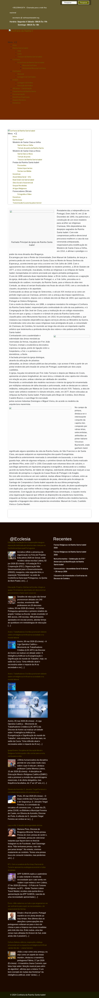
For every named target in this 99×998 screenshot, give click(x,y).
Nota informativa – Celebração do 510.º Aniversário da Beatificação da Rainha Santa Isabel (69, 562)
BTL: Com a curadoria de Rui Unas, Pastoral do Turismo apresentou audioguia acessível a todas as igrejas (27, 867)
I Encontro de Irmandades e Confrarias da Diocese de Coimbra (70, 577)
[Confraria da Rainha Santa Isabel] (49, 130)
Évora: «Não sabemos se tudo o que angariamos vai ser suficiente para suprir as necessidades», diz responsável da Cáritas (28, 906)
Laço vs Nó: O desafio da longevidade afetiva (25, 825)
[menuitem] (15, 45)
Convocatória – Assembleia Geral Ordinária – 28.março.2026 (71, 570)
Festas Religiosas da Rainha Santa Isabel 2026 (70, 546)
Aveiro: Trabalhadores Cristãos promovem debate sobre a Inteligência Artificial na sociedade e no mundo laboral (27, 635)
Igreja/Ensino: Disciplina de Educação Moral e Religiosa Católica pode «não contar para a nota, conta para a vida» (26, 753)
